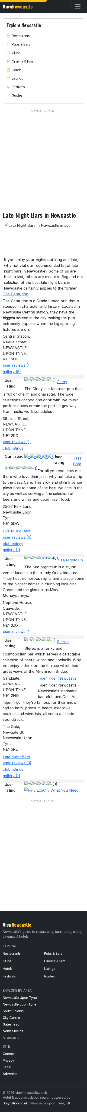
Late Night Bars (16, 757)
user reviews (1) (17, 365)
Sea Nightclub (70, 560)
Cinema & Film (22, 61)
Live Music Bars (17, 531)
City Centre (11, 1018)
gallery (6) (12, 371)
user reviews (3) (17, 763)
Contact (9, 1054)
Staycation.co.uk (15, 1103)
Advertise (10, 1074)
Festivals (18, 87)
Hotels (17, 70)
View (18, 6)
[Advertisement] (43, 845)
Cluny (62, 381)
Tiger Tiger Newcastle (57, 678)
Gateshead (11, 1024)
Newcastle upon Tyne (19, 1004)
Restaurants (21, 36)
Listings (17, 78)
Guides (17, 95)
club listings (13, 448)
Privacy (8, 1060)
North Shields (13, 1031)
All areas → (11, 1038)
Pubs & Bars (21, 44)
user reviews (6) (17, 537)
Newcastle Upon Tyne (20, 998)
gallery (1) (11, 550)
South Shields (13, 1011)
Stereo (63, 641)
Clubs (16, 53)
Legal (7, 1067)
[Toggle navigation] (77, 6)
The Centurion (15, 294)
